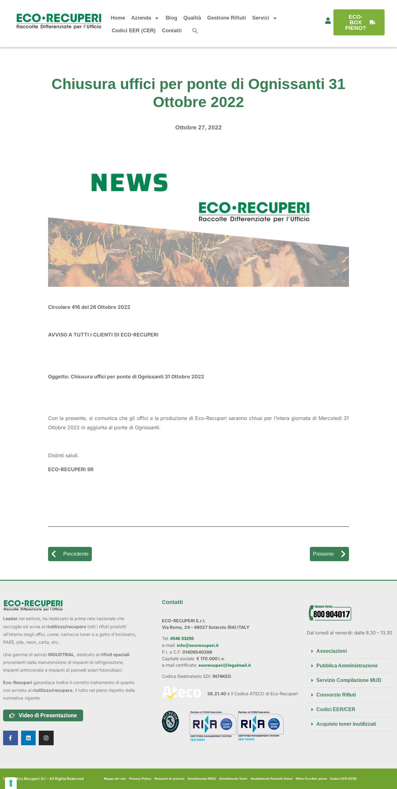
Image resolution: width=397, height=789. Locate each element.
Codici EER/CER (335, 709)
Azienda (141, 18)
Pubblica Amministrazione (347, 665)
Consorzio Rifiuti (336, 694)
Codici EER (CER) (134, 31)
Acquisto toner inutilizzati (346, 724)
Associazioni (331, 651)
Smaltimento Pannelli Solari (272, 778)
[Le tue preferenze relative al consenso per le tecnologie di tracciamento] (11, 783)
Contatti (172, 31)
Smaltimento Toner (233, 778)
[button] (195, 31)
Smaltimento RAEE (202, 778)
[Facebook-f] (10, 738)
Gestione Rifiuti (226, 18)
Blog (171, 18)
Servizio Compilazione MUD (348, 680)
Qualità (192, 18)
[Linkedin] (28, 738)
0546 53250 (181, 638)
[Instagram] (46, 738)
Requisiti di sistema (169, 778)
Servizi (260, 18)
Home (118, 18)
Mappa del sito (115, 778)
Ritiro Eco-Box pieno (311, 778)
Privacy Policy (140, 778)
